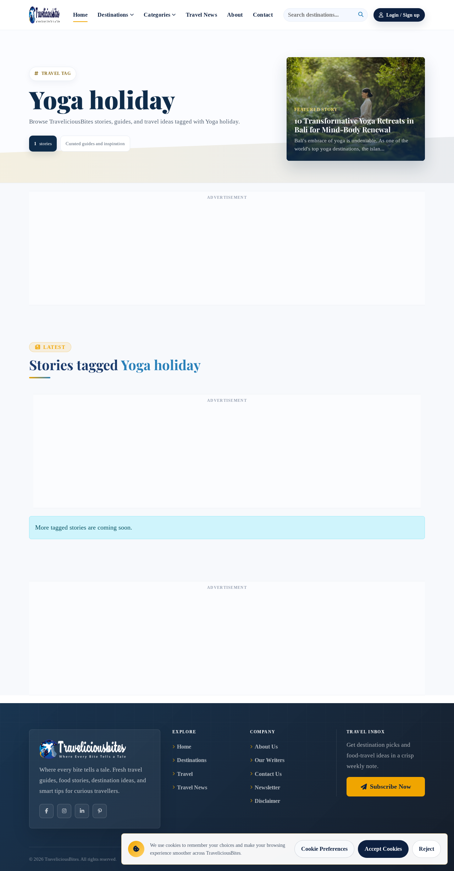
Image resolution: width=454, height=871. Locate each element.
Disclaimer (267, 801)
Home (80, 15)
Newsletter (267, 787)
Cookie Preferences (324, 849)
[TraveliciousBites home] (94, 749)
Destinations (113, 15)
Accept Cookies (383, 849)
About (235, 15)
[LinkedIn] (82, 811)
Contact (263, 15)
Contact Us (268, 774)
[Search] (360, 14)
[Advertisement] (227, 251)
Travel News (201, 15)
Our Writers (269, 760)
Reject (426, 849)
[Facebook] (46, 811)
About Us (266, 747)
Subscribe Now (390, 786)
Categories (157, 15)
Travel (185, 774)
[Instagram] (64, 811)
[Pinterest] (100, 811)
